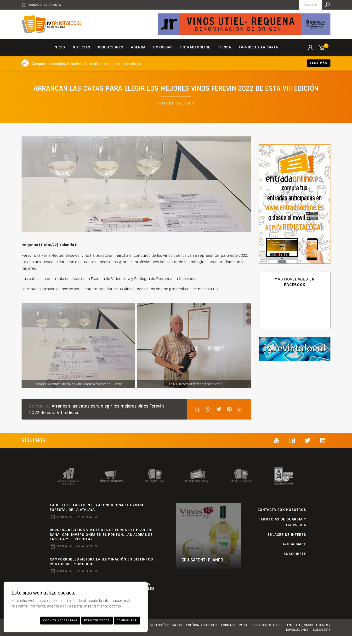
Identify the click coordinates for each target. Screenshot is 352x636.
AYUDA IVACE (294, 544)
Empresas (163, 47)
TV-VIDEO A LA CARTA (258, 47)
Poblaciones (110, 47)
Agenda (138, 47)
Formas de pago (234, 625)
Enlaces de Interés (287, 534)
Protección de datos (165, 625)
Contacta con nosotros (281, 510)
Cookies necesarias (60, 620)
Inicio (59, 47)
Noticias (81, 47)
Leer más (319, 63)
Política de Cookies (201, 625)
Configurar (127, 620)
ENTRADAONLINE (195, 47)
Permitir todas (97, 620)
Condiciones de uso (267, 625)
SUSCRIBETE (295, 554)
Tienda (224, 47)
